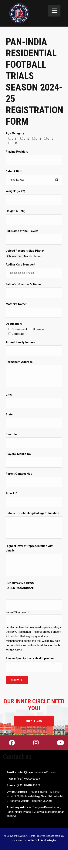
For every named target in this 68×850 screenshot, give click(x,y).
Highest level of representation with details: (29, 548)
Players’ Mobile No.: (19, 454)
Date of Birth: (14, 171)
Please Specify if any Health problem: (31, 658)
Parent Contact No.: (19, 473)
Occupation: (14, 323)
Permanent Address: (19, 362)
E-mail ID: (12, 493)
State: (9, 414)
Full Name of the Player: (22, 231)
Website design (54, 835)
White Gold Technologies (42, 840)
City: (9, 394)
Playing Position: (17, 151)
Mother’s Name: (16, 304)
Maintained (17, 840)
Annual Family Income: (21, 342)
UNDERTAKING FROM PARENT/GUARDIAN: (20, 586)
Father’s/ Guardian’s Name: (24, 284)
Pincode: (12, 434)
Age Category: (15, 133)
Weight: (15, 191)
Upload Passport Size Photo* (25, 250)
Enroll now (34, 721)
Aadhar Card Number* (20, 264)
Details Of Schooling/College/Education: (33, 513)
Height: (15, 211)
